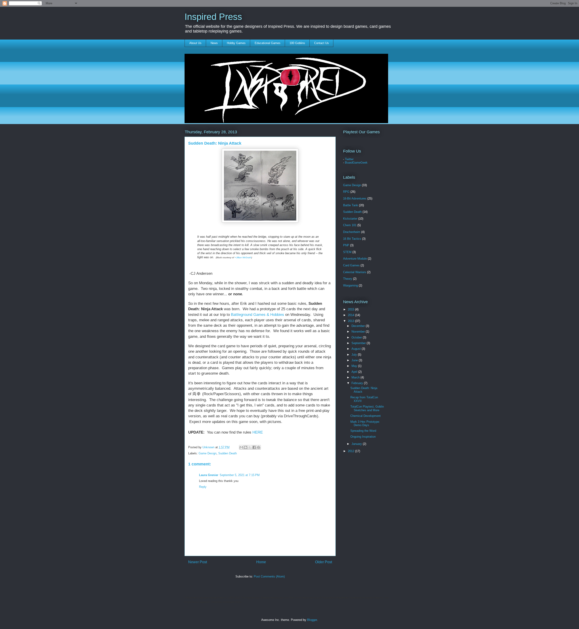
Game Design (207, 453)
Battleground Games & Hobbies (257, 314)
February (357, 383)
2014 (351, 315)
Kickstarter (350, 218)
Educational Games (267, 43)
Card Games (351, 265)
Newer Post (197, 562)
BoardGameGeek (356, 162)
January (357, 444)
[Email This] (241, 447)
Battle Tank (350, 205)
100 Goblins (297, 43)
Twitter (349, 159)
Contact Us (321, 43)
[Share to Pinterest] (258, 447)
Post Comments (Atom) (269, 576)
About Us (195, 43)
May (354, 366)
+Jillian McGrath (243, 257)
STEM (347, 252)
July (354, 354)
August (356, 348)
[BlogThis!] (245, 447)
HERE (257, 432)
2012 (351, 451)
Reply (202, 486)
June (355, 360)
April (354, 371)
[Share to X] (250, 447)
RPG (346, 191)
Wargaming (350, 285)
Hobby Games (236, 43)
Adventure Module (355, 258)
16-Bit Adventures (354, 198)
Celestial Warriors (354, 272)
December (358, 326)
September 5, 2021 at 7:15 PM (240, 475)
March (356, 377)
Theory (347, 278)
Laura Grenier (208, 475)
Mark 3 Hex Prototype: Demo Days (365, 423)
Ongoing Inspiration (363, 436)
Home (261, 562)
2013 (351, 321)
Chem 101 (349, 225)
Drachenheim (351, 232)
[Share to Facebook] (254, 447)
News (214, 43)
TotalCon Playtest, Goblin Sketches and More (367, 408)
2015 (351, 309)
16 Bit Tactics (352, 238)
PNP (346, 245)
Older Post (323, 562)
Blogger (312, 620)
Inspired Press (213, 17)
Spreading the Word (363, 430)
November (358, 331)
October (357, 337)
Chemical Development (365, 416)
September (359, 343)
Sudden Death (227, 453)
